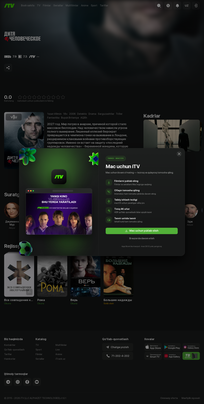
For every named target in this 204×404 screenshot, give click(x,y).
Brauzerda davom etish (141, 238)
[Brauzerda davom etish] (179, 154)
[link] (142, 231)
